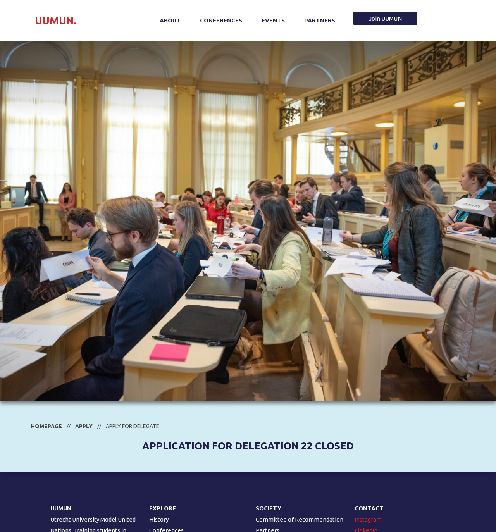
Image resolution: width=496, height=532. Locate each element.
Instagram (368, 519)
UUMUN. (55, 20)
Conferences (221, 20)
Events (273, 20)
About (170, 20)
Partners (319, 20)
